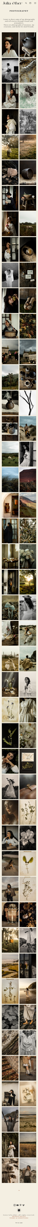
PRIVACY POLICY (19, 1216)
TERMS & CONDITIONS (19, 1218)
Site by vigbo (19, 1222)
